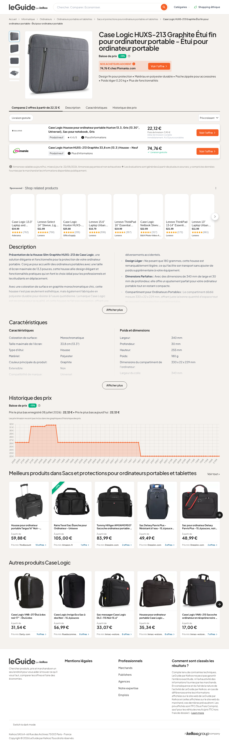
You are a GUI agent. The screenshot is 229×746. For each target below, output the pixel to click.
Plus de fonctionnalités (143, 80)
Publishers (125, 674)
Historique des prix (125, 107)
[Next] (219, 515)
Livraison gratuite (21, 117)
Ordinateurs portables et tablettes (74, 19)
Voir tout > (213, 474)
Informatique (28, 19)
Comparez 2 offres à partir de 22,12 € (36, 107)
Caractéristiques (96, 107)
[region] (114, 514)
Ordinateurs (46, 19)
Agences (124, 681)
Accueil (13, 19)
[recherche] (164, 7)
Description (72, 107)
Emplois (123, 695)
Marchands (125, 668)
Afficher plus (114, 309)
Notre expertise (128, 688)
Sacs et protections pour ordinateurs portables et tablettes (127, 19)
